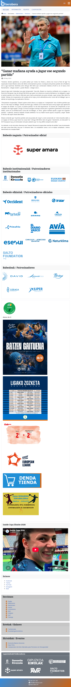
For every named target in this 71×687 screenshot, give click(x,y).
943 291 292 (34, 681)
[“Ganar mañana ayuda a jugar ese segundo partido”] (35, 41)
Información (16, 9)
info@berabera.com (36, 683)
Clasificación (36, 9)
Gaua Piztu (11, 645)
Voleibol (10, 613)
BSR (9, 611)
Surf (9, 615)
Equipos (26, 9)
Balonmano (11, 605)
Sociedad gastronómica (15, 631)
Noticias (6, 9)
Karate (10, 607)
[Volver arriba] (68, 684)
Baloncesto (11, 603)
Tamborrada (12, 629)
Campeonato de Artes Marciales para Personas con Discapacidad (28, 647)
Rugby (10, 601)
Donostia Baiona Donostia (16, 643)
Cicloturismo (12, 609)
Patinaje (10, 617)
